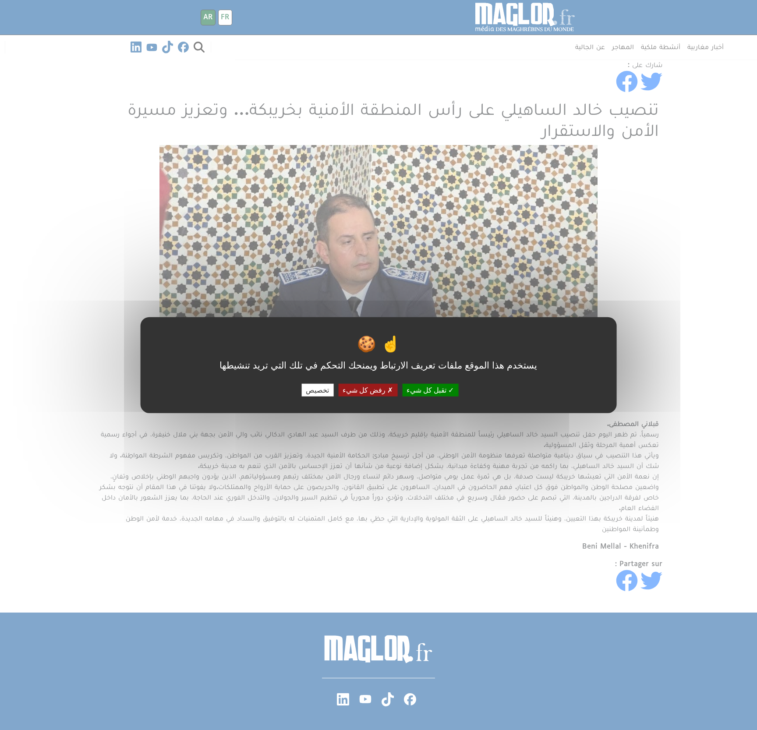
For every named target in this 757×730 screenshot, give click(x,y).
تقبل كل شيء (427, 389)
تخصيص (317, 389)
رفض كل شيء (365, 389)
